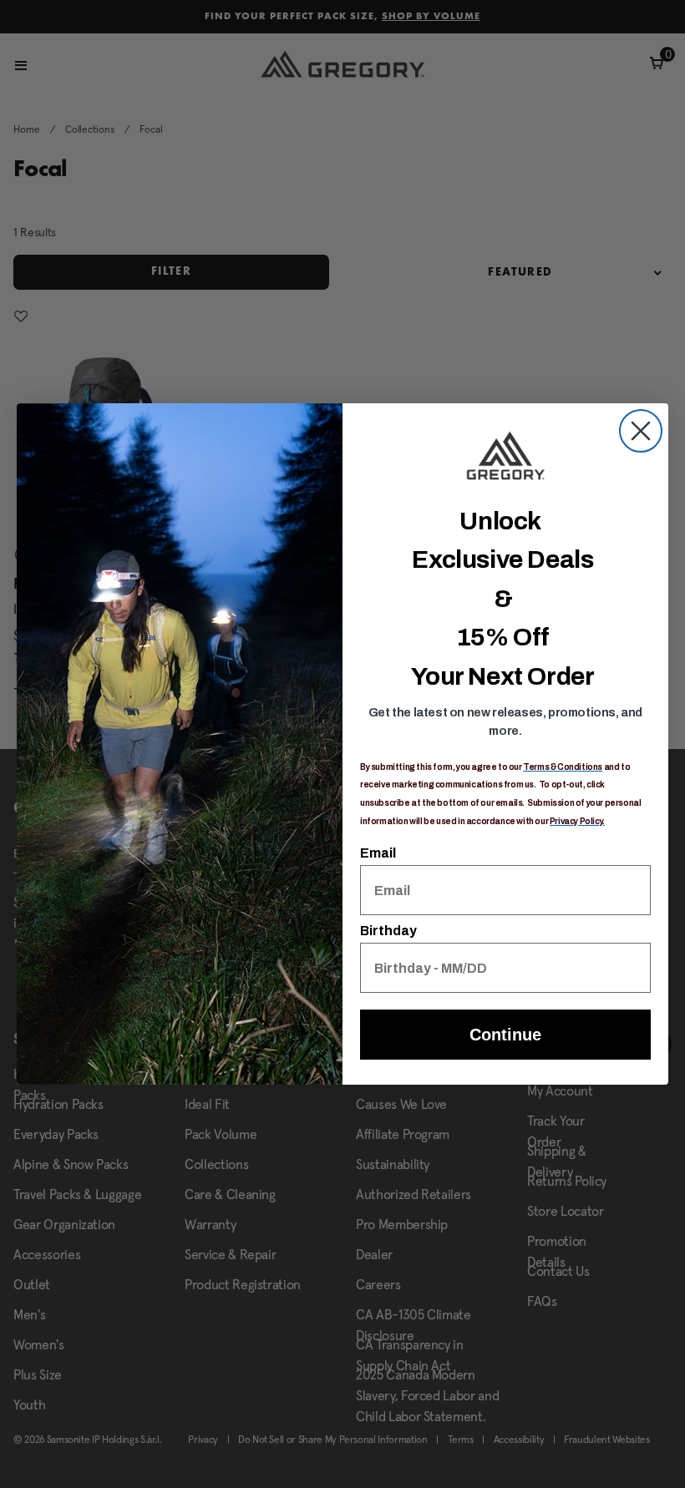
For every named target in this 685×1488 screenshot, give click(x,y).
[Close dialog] (641, 431)
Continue (505, 1034)
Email (378, 853)
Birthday (388, 931)
